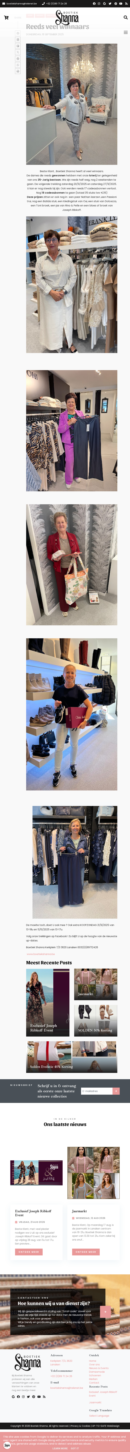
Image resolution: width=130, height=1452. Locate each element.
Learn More (60, 1448)
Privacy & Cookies (80, 1426)
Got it (75, 1448)
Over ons (94, 1364)
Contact (94, 1382)
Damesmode (97, 1371)
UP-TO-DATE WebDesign (106, 1426)
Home (92, 1361)
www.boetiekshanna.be (41, 954)
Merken (93, 1379)
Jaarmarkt (95, 1402)
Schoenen (95, 1375)
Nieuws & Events (99, 1368)
